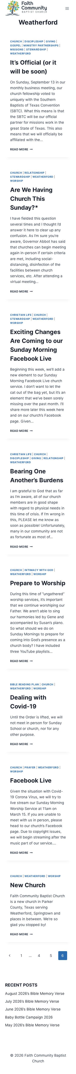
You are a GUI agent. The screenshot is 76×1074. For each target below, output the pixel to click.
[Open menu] (67, 8)
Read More (21, 149)
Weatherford (20, 53)
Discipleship (33, 41)
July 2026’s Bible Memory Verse (32, 1001)
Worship (16, 180)
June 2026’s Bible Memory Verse (33, 1009)
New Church (27, 885)
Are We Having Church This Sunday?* (31, 198)
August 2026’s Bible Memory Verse (34, 993)
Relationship (34, 172)
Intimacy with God (38, 570)
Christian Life (20, 314)
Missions (17, 49)
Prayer (29, 767)
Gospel (15, 45)
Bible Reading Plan (24, 684)
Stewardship (36, 49)
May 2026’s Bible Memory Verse (32, 1025)
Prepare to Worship (37, 583)
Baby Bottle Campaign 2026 (29, 1017)
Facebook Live (31, 780)
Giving (51, 41)
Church (16, 41)
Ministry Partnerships (41, 45)
